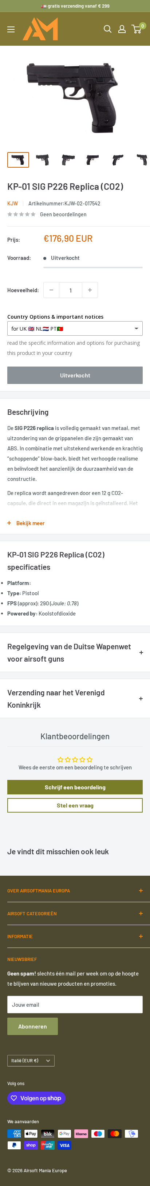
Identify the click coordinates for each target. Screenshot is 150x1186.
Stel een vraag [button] (75, 805)
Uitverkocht (75, 375)
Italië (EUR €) (24, 1060)
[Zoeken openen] (108, 29)
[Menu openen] (11, 29)
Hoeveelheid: (23, 290)
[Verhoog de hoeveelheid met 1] (90, 290)
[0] (136, 29)
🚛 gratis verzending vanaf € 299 (75, 6)
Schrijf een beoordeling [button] (75, 787)
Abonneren (32, 1026)
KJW (12, 203)
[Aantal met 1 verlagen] (51, 290)
